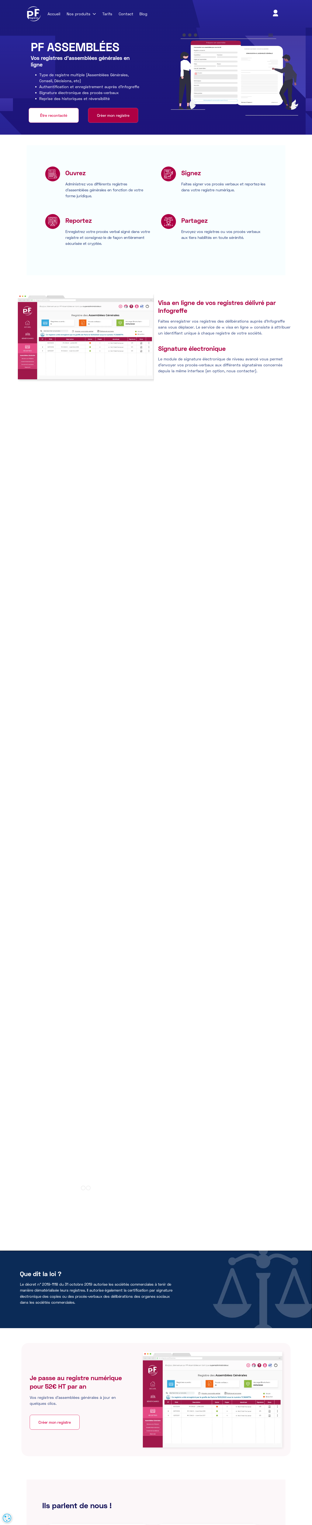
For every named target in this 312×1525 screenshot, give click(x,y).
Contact (126, 13)
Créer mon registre (113, 115)
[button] (81, 14)
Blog (143, 13)
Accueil (54, 13)
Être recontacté (53, 115)
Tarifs (107, 13)
